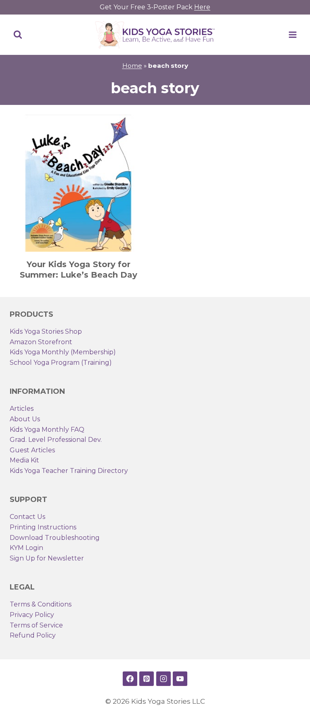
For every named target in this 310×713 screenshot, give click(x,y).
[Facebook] (130, 678)
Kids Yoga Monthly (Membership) (63, 352)
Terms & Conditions (40, 604)
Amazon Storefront (41, 342)
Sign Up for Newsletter (47, 558)
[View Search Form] (18, 35)
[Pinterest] (146, 678)
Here (202, 7)
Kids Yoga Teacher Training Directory (69, 471)
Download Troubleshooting (55, 538)
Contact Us (27, 517)
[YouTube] (180, 678)
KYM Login (26, 548)
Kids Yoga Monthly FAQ (47, 429)
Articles (22, 408)
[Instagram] (163, 678)
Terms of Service (36, 625)
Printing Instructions (43, 527)
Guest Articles (32, 450)
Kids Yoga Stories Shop (46, 331)
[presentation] (78, 183)
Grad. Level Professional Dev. (56, 439)
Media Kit (24, 460)
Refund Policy (33, 635)
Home (132, 65)
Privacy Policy (32, 615)
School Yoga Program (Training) (61, 362)
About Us (25, 419)
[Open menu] (292, 34)
